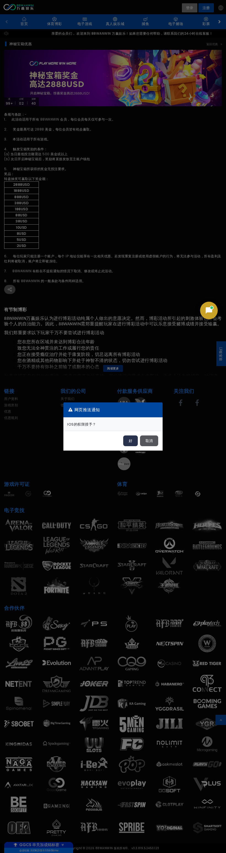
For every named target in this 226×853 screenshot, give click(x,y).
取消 (149, 440)
